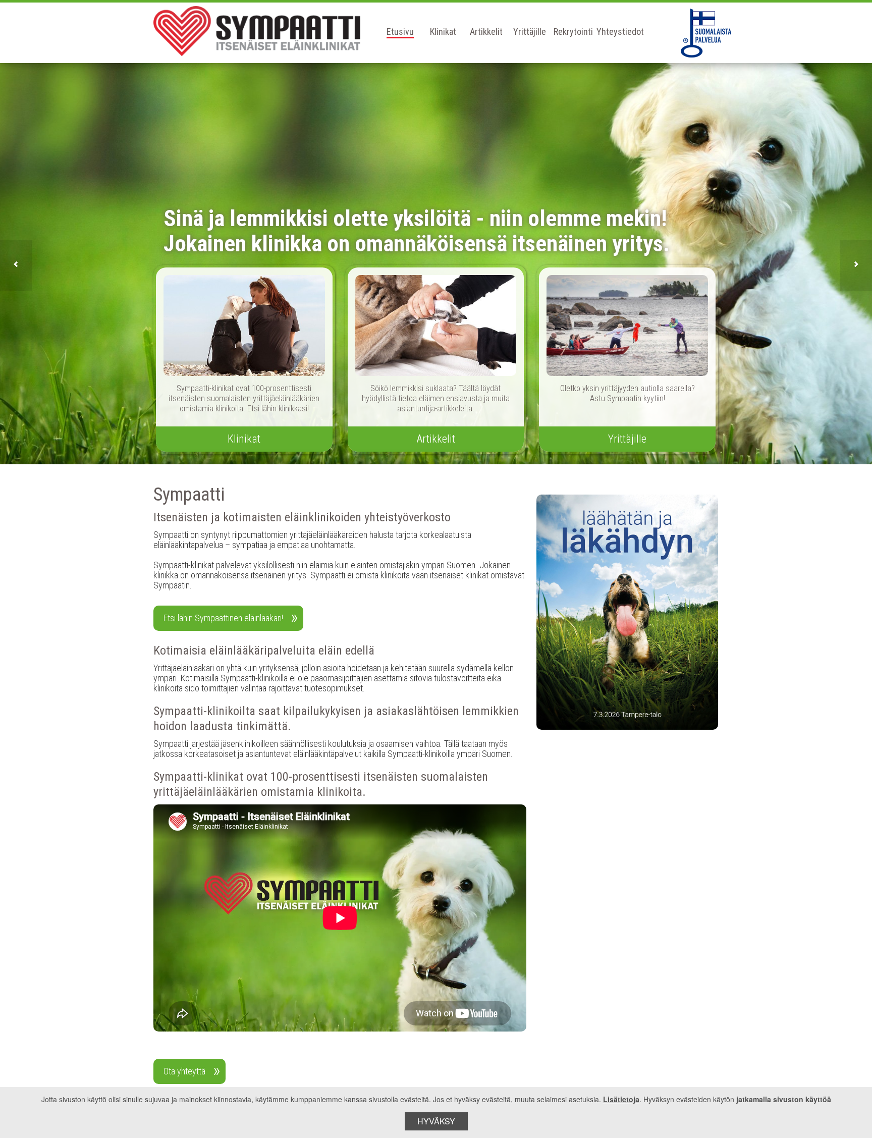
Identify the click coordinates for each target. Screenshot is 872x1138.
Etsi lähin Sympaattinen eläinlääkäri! (223, 618)
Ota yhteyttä (184, 1071)
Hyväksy (436, 1121)
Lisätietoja (621, 1099)
